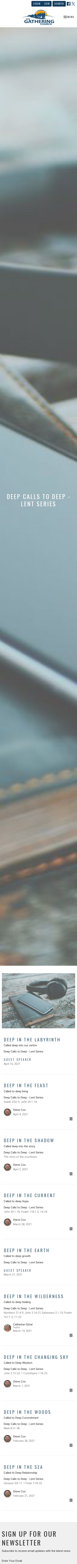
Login (37, 3)
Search (59, 3)
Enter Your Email (12, 1561)
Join (47, 3)
